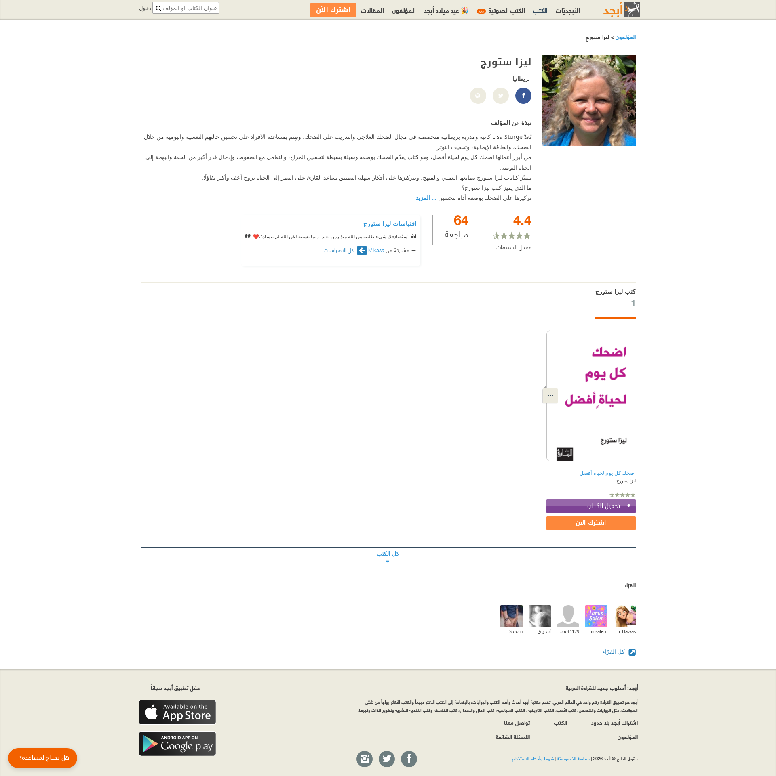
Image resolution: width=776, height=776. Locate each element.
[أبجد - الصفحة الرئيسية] (611, 9)
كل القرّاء (614, 651)
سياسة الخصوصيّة (573, 758)
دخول (145, 8)
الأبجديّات (568, 10)
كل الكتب (388, 547)
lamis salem (596, 631)
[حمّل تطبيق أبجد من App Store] (177, 712)
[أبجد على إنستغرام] (364, 759)
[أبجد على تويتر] (386, 759)
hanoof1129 (568, 631)
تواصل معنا (517, 722)
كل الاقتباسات (339, 249)
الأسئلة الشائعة (513, 737)
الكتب (540, 10)
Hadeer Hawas (625, 631)
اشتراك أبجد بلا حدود (614, 722)
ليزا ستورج (626, 481)
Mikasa (376, 249)
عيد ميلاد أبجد (446, 10)
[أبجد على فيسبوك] (408, 759)
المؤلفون (625, 36)
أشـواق (544, 631)
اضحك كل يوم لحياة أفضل (608, 473)
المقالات (372, 10)
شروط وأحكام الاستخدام (533, 758)
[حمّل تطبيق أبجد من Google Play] (177, 744)
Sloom (516, 631)
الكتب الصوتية (502, 10)
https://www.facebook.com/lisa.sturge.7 (523, 96)
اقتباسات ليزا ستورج (389, 223)
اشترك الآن (591, 523)
